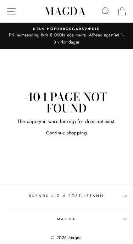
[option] (66, 36)
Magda (65, 11)
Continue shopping (66, 132)
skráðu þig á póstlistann (66, 195)
